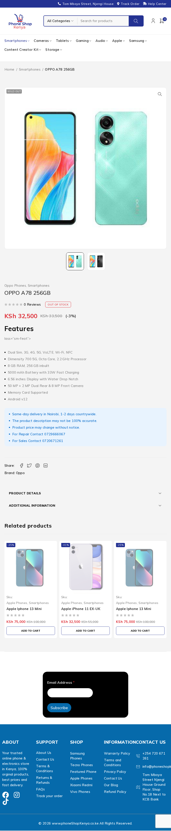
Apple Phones (16, 603)
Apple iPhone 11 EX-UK (80, 609)
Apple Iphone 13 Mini (24, 609)
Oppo (20, 473)
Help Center (157, 4)
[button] (159, 94)
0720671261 (52, 441)
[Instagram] (16, 795)
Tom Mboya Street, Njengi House (88, 4)
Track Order (130, 4)
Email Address (61, 682)
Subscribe (59, 707)
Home (9, 69)
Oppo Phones (15, 286)
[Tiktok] (5, 801)
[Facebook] (5, 795)
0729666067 (54, 434)
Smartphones (30, 69)
